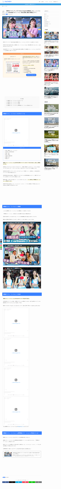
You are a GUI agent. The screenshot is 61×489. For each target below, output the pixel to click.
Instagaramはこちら (21, 426)
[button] (5, 482)
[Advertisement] (22, 87)
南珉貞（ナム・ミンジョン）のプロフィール (15, 100)
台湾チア (7, 477)
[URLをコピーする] (38, 482)
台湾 (6, 14)
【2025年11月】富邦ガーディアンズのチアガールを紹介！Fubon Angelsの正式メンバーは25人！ (25, 453)
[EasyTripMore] (6, 2)
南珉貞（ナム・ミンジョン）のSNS (14, 103)
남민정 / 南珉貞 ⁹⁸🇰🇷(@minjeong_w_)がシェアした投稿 (16, 145)
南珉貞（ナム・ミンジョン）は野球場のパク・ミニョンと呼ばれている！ (20, 105)
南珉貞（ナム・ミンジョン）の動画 (14, 102)
